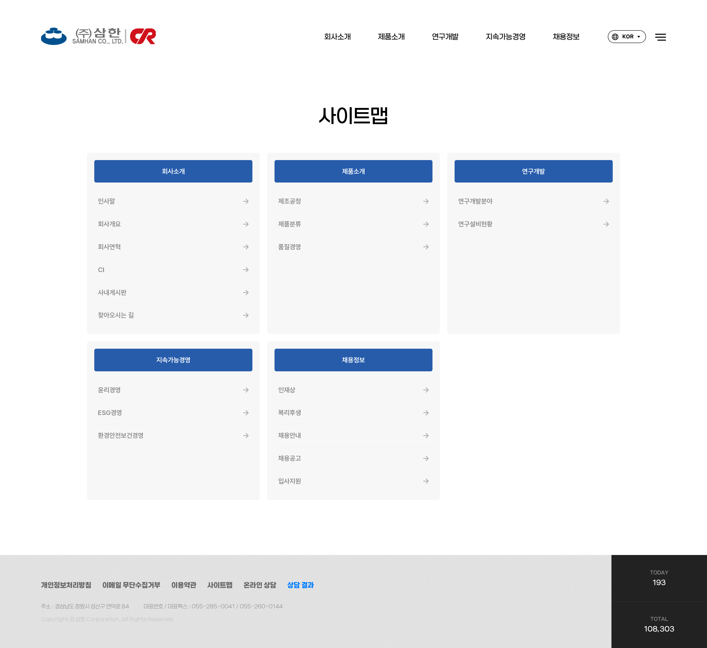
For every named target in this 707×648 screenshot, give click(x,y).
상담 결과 (300, 585)
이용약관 (183, 585)
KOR (628, 36)
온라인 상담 (260, 585)
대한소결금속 (98, 36)
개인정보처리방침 (66, 585)
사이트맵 (220, 585)
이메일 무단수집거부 (131, 585)
